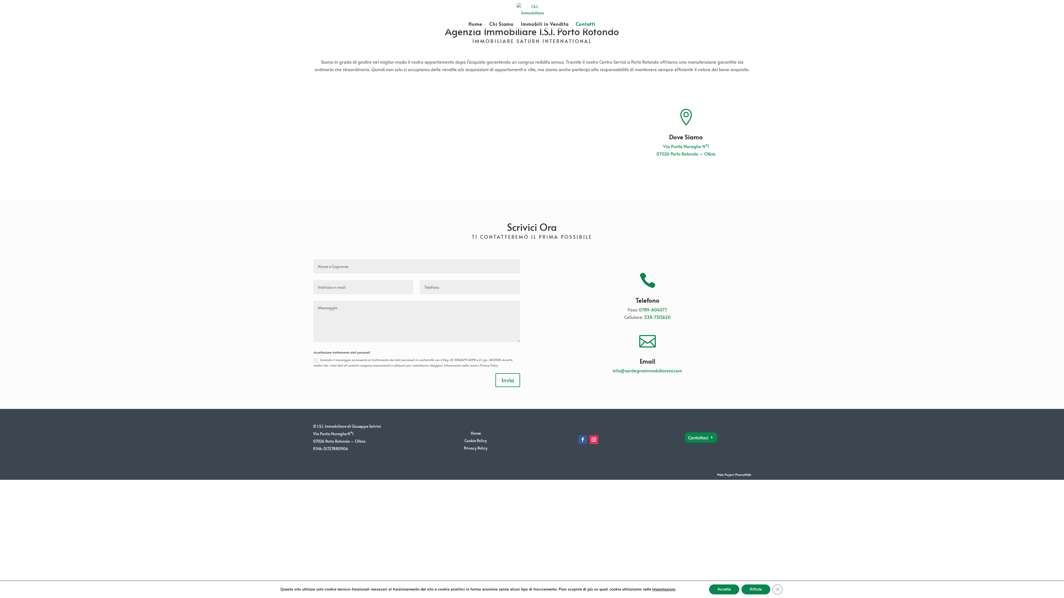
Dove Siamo (686, 137)
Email (647, 361)
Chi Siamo (501, 24)
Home (475, 24)
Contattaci (698, 437)
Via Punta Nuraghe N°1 (686, 146)
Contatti (585, 24)
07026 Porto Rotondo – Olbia (685, 154)
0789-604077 (653, 309)
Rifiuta (756, 589)
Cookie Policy (475, 440)
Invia (508, 380)
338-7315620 (657, 317)
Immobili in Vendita (545, 24)
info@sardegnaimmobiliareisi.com (647, 370)
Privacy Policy (475, 448)
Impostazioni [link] (663, 589)
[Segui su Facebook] (582, 439)
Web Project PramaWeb (734, 474)
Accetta (724, 589)
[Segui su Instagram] (593, 439)
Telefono (647, 300)
